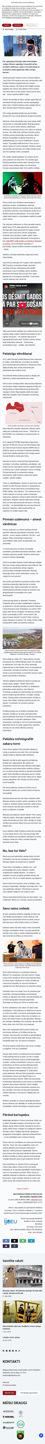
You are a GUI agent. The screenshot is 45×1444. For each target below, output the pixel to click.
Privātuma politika (9, 1385)
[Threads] (13, 1351)
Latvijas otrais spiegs (11, 1337)
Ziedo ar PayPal (22, 1189)
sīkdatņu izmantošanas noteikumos (18, 17)
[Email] (6, 1246)
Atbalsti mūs (9, 1393)
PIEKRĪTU (6, 25)
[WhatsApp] (22, 1241)
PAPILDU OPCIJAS (31, 25)
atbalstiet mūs (36, 1200)
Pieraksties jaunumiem (29, 1393)
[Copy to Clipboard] (14, 1246)
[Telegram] (31, 1241)
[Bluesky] (16, 1351)
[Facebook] (6, 1241)
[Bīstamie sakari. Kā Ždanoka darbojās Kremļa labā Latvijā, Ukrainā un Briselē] (22, 1276)
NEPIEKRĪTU (17, 25)
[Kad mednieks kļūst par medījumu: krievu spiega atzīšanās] (22, 1312)
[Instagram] (6, 1351)
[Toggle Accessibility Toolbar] (41, 1435)
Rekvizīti (6, 1382)
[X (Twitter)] (14, 1241)
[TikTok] (19, 1351)
